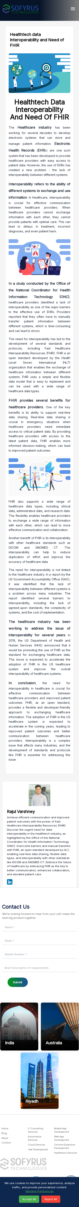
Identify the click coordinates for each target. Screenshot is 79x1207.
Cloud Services (36, 1144)
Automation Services (35, 1138)
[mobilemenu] (73, 8)
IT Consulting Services (35, 1130)
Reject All (51, 1199)
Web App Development (61, 1138)
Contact (6, 1142)
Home (4, 1128)
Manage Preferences (39, 1191)
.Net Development (38, 1149)
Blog (4, 1133)
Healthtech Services (65, 1152)
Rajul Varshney (21, 811)
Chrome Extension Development (64, 1146)
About (4, 1138)
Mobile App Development (61, 1130)
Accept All (29, 1199)
